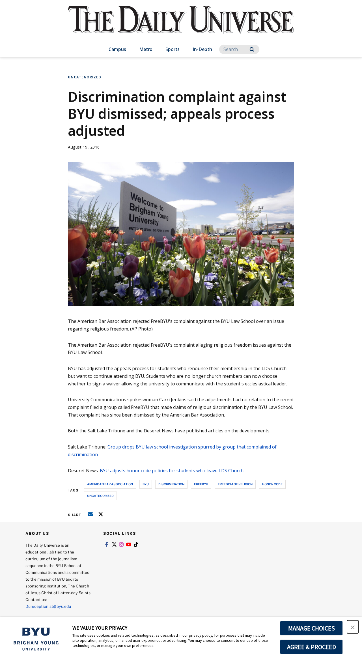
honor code (272, 484)
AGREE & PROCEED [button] (311, 647)
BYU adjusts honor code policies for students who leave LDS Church (172, 470)
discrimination (171, 484)
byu (146, 484)
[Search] (252, 49)
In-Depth (202, 49)
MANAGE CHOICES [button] (311, 628)
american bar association (110, 484)
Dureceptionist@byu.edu (48, 606)
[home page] (181, 25)
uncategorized (100, 495)
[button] (352, 626)
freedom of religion (235, 484)
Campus (117, 49)
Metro (145, 49)
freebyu (201, 484)
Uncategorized (84, 77)
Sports (172, 49)
